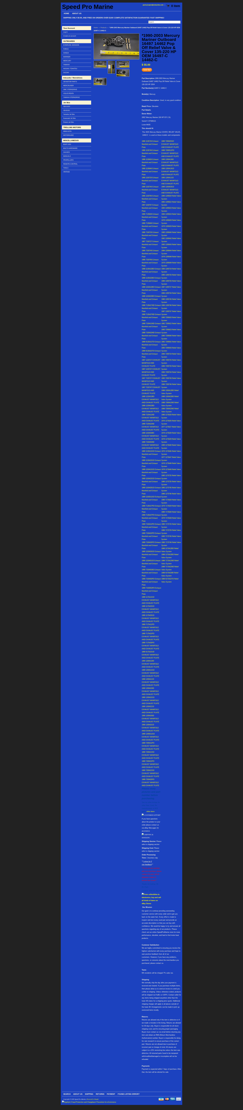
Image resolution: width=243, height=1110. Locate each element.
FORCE (66, 49)
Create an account (69, 36)
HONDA (66, 53)
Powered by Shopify (93, 1099)
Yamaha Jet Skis (69, 114)
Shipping (89, 1094)
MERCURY (67, 61)
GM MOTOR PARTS (70, 82)
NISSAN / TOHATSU (70, 69)
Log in (65, 32)
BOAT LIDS (67, 144)
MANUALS (67, 156)
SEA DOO (66, 106)
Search (67, 1094)
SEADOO (66, 110)
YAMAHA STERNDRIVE (71, 97)
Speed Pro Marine (87, 7)
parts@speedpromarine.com (153, 5)
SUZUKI (66, 72)
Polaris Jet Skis (68, 122)
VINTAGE (66, 172)
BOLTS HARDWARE (70, 148)
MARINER (66, 57)
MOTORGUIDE (68, 135)
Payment (111, 1094)
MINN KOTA (67, 131)
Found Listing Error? (129, 1094)
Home (96, 27)
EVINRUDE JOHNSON (71, 45)
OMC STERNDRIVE (70, 89)
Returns (100, 1094)
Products (103, 27)
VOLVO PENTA (68, 93)
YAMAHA (66, 65)
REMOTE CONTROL (70, 164)
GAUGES (66, 152)
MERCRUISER (68, 85)
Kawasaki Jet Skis (69, 118)
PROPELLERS (68, 160)
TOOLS (65, 168)
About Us (77, 1094)
